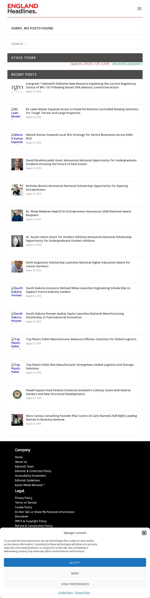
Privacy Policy (23, 498)
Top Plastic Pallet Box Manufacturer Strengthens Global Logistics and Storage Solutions (80, 366)
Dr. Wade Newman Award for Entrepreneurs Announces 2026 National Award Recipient (78, 213)
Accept (75, 562)
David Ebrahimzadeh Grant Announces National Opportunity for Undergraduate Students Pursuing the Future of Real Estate (81, 162)
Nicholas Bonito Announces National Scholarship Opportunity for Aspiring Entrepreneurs (77, 187)
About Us (21, 462)
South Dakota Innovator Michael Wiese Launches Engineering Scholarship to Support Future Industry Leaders (78, 289)
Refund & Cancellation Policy (34, 526)
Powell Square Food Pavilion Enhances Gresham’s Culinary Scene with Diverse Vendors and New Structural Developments (78, 392)
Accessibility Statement (30, 475)
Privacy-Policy (82, 592)
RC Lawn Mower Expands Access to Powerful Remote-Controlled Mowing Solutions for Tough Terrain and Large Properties (82, 110)
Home (19, 457)
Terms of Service (26, 502)
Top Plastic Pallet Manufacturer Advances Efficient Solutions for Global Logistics (81, 339)
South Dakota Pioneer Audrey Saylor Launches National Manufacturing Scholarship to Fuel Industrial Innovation (75, 315)
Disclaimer (21, 516)
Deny (75, 573)
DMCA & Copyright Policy (31, 521)
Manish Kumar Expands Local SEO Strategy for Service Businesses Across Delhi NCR (79, 136)
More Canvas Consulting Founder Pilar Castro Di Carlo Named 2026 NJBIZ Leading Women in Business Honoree (81, 417)
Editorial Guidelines (27, 480)
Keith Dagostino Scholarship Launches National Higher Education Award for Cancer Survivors (78, 264)
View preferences (75, 584)
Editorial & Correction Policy (33, 471)
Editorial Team (24, 466)
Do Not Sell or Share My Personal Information (44, 512)
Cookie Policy (65, 592)
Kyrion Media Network (29, 485)
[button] (144, 533)
